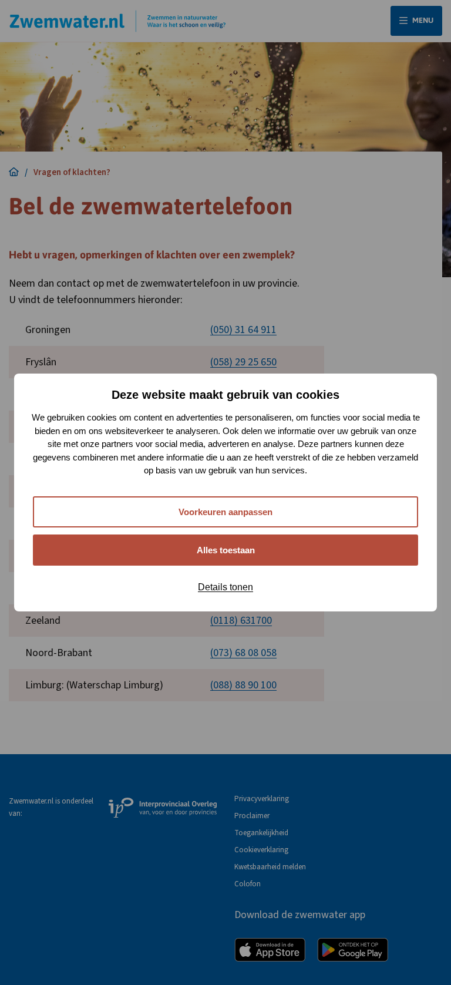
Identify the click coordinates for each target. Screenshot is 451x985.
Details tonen (225, 587)
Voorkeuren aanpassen (225, 512)
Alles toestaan (226, 550)
